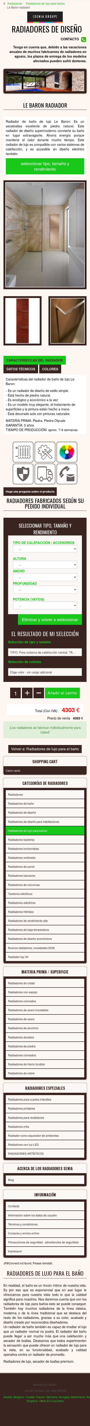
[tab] (34, 360)
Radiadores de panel (21, 866)
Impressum (15, 1251)
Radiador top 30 (18, 957)
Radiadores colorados (22, 1001)
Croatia (30, 1397)
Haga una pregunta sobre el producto (30, 491)
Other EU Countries (51, 1401)
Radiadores (14, 3)
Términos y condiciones (23, 1224)
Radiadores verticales (22, 857)
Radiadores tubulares (21, 875)
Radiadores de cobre (21, 1073)
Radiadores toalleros (21, 840)
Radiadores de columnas (24, 885)
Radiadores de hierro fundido (26, 1064)
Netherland (78, 1397)
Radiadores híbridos (21, 912)
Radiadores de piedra (22, 1046)
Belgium (19, 1397)
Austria (7, 1397)
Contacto (13, 1206)
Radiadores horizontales (23, 848)
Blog (11, 1180)
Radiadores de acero (21, 1019)
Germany (51, 1397)
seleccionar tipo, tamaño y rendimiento (45, 166)
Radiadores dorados (21, 1037)
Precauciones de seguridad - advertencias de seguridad (43, 1242)
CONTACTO (70, 39)
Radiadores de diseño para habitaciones (33, 822)
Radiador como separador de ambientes (33, 1135)
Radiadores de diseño (22, 812)
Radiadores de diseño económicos (30, 939)
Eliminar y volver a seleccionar (50, 619)
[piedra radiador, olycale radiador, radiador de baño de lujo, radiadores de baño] (45, 234)
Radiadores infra (18, 1126)
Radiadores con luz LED (23, 1144)
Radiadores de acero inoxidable (28, 1010)
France (40, 1397)
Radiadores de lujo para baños (45, 3)
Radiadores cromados (22, 1055)
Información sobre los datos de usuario (32, 1215)
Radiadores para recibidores (26, 1117)
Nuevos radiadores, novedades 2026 (31, 948)
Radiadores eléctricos (22, 903)
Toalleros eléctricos (20, 894)
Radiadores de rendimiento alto (28, 921)
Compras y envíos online (23, 1233)
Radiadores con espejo (22, 992)
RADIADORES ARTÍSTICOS (26, 1153)
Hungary (64, 1397)
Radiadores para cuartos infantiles (29, 1099)
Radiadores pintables (21, 1108)
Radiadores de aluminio (23, 1028)
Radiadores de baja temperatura (28, 930)
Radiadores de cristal (21, 983)
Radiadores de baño (21, 803)
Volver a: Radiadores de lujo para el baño (45, 748)
